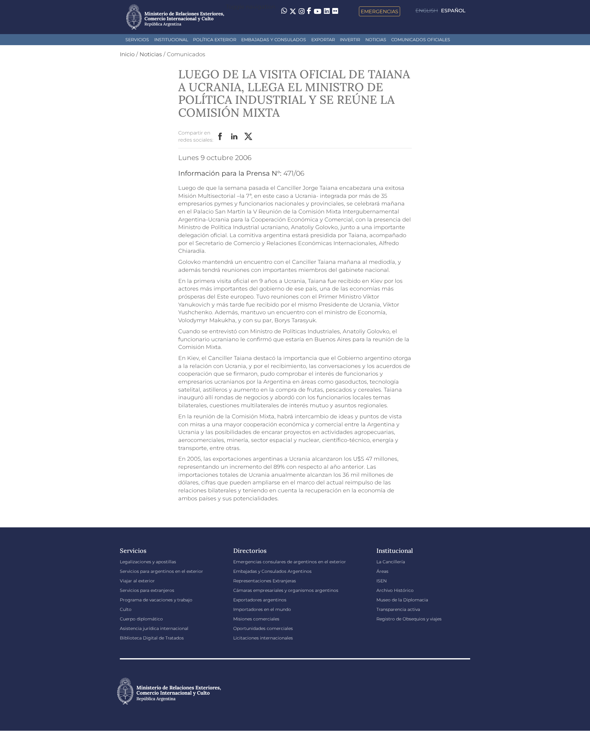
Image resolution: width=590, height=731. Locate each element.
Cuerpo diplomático (141, 619)
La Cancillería (390, 562)
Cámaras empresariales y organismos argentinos (285, 590)
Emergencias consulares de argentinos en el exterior (289, 562)
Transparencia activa (398, 609)
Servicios (137, 39)
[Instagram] (302, 11)
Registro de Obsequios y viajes (409, 619)
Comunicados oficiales (420, 39)
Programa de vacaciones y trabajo (156, 600)
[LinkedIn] (327, 10)
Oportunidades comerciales (263, 628)
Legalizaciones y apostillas (148, 562)
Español (453, 11)
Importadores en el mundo (262, 609)
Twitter (248, 136)
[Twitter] (292, 11)
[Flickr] (335, 10)
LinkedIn (234, 136)
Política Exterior (214, 39)
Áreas (382, 571)
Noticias (375, 39)
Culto (126, 609)
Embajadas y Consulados (273, 39)
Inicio (127, 54)
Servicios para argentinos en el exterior (161, 571)
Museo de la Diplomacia (402, 600)
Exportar (323, 39)
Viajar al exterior (137, 581)
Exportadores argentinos (259, 600)
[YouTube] (317, 11)
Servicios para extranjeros (147, 590)
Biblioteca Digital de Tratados (152, 638)
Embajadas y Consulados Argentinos (272, 571)
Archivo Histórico (395, 590)
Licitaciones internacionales (263, 638)
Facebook (220, 136)
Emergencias (379, 11)
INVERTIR (350, 39)
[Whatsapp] (284, 11)
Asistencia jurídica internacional (154, 628)
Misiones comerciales (256, 619)
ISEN (381, 581)
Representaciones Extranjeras (264, 581)
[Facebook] (309, 11)
